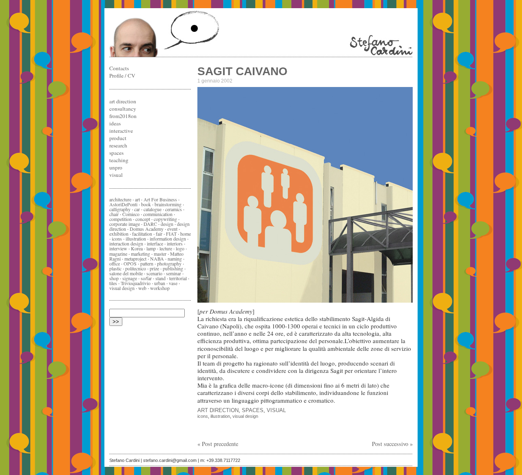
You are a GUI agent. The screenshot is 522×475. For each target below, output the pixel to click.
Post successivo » (392, 444)
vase (173, 283)
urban (159, 283)
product (117, 138)
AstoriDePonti (123, 204)
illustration (220, 416)
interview (118, 248)
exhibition (118, 233)
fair (159, 233)
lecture (165, 248)
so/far (146, 278)
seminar (173, 273)
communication (158, 214)
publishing (173, 268)
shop (114, 278)
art (137, 199)
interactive (121, 130)
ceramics (173, 209)
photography (169, 263)
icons (202, 416)
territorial (178, 278)
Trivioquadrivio (135, 283)
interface (155, 243)
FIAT (171, 233)
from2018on (123, 116)
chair (114, 214)
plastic (115, 268)
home (185, 233)
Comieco (130, 214)
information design (168, 238)
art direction (218, 410)
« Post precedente (217, 444)
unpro (115, 167)
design (167, 224)
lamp (151, 248)
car (137, 209)
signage (129, 278)
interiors (175, 243)
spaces (252, 410)
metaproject (135, 258)
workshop (160, 288)
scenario (154, 273)
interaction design (126, 243)
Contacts (119, 68)
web (142, 288)
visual (276, 410)
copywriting (165, 219)
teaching (118, 160)
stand (160, 278)
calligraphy (119, 209)
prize (154, 268)
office (114, 263)
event (172, 228)
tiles (113, 283)
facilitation (142, 233)
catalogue (152, 209)
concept (142, 219)
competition (120, 219)
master (160, 253)
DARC (150, 224)
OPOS (130, 263)
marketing (140, 253)
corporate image (124, 224)
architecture (120, 199)
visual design (245, 416)
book (146, 204)
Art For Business (160, 199)
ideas (115, 123)
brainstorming (168, 204)
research (118, 145)
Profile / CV (122, 75)
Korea (137, 248)
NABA (157, 258)
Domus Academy (147, 228)
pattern (146, 263)
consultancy (122, 108)
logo (180, 248)
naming (175, 258)
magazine (118, 253)
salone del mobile (126, 273)
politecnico (135, 268)
